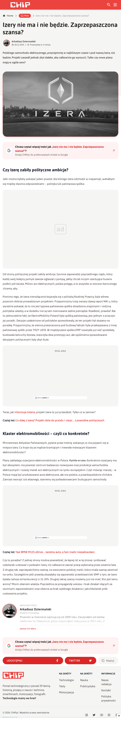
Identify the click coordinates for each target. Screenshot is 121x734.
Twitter (74, 660)
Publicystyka (87, 686)
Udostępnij (14, 660)
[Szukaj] (109, 5)
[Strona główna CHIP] (20, 4)
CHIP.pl (14, 712)
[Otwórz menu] (115, 5)
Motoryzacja (66, 692)
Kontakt (106, 690)
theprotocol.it (10, 717)
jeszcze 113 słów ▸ (28, 628)
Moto (26, 15)
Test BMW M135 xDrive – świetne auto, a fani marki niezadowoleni (55, 552)
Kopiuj (110, 660)
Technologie (66, 680)
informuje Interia (24, 412)
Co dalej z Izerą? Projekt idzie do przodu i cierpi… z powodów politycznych (59, 420)
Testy (62, 686)
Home (10, 15)
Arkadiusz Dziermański (24, 41)
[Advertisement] (60, 374)
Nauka (84, 680)
